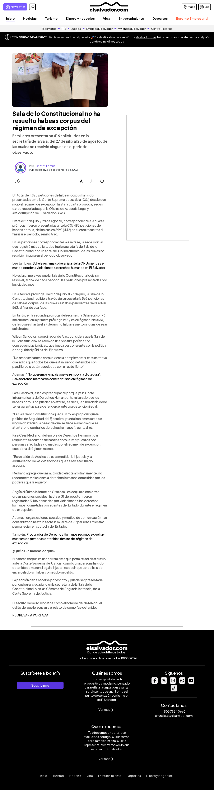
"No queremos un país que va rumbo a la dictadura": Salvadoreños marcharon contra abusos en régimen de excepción (56, 378)
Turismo (51, 18)
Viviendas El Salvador (132, 28)
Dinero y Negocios (159, 776)
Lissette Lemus (44, 166)
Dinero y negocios (80, 18)
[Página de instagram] (172, 683)
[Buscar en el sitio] (32, 7)
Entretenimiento (131, 18)
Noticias (30, 18)
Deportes (160, 18)
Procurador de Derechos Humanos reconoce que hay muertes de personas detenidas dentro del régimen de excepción (58, 538)
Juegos (76, 28)
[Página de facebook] (154, 683)
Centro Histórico (162, 28)
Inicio (10, 18)
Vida (106, 18)
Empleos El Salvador (99, 28)
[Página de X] (163, 683)
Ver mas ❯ (106, 709)
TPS (63, 28)
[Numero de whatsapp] (182, 683)
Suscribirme (40, 685)
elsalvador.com (146, 37)
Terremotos (49, 28)
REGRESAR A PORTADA (30, 615)
